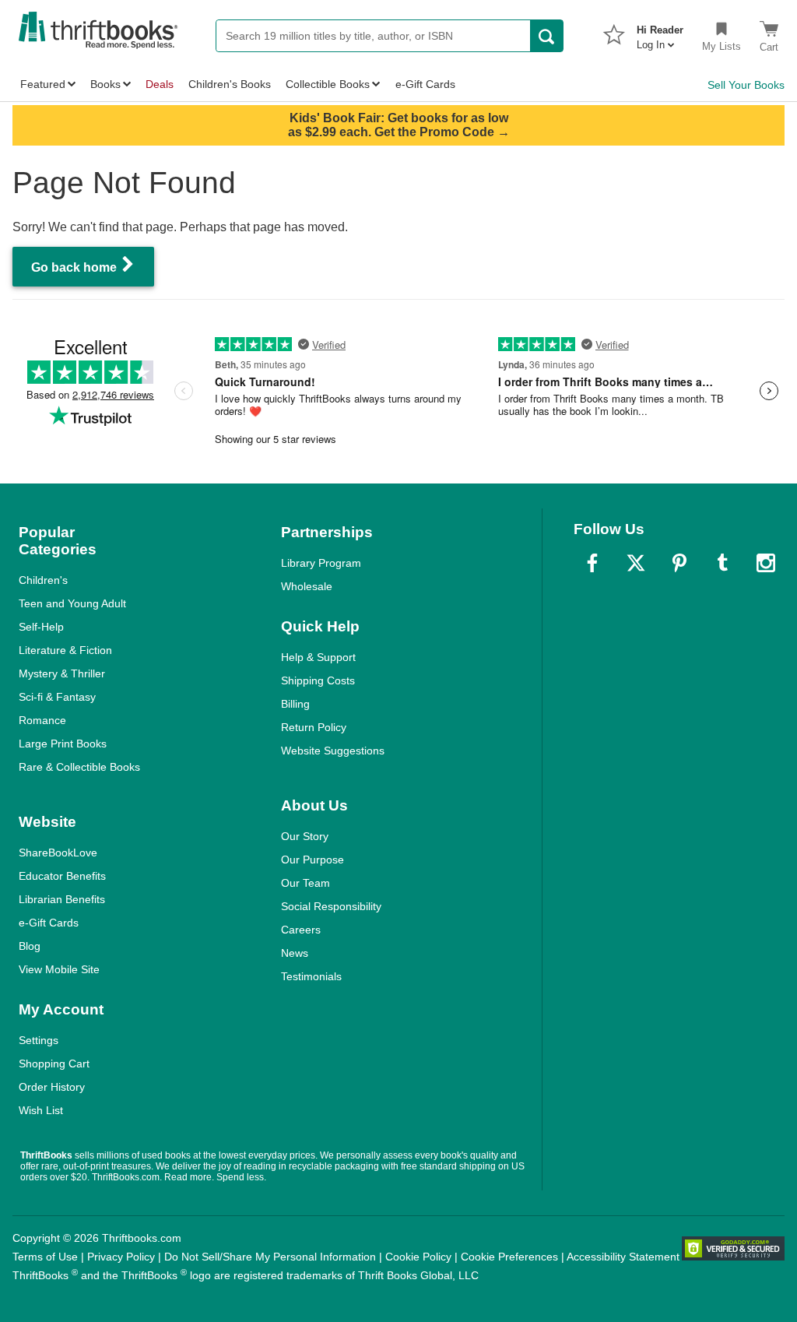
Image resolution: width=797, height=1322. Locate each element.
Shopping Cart (54, 1063)
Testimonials (311, 976)
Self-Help (41, 627)
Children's (43, 580)
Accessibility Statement (623, 1256)
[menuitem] (660, 33)
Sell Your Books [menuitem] (746, 85)
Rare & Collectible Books (79, 767)
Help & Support (318, 657)
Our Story (304, 836)
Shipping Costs (318, 680)
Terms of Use (45, 1256)
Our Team (305, 883)
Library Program (321, 563)
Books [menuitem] (105, 84)
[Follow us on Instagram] (766, 563)
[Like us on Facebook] (592, 563)
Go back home (75, 267)
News (294, 953)
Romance (42, 720)
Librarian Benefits (62, 899)
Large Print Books (63, 743)
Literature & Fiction (65, 650)
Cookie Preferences (509, 1256)
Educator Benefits (62, 876)
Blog (29, 946)
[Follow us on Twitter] (636, 563)
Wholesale (306, 586)
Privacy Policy (121, 1256)
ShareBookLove (58, 852)
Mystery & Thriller (62, 673)
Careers (301, 929)
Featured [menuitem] (42, 84)
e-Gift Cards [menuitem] (425, 84)
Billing (295, 704)
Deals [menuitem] (160, 84)
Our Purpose (312, 859)
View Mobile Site (59, 969)
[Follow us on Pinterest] (679, 563)
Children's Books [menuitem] (229, 84)
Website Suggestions (332, 750)
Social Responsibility (331, 906)
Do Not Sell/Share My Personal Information (270, 1256)
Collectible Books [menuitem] (328, 84)
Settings (38, 1040)
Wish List (41, 1110)
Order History (52, 1087)
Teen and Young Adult (72, 603)
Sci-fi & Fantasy (57, 697)
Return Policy (313, 727)
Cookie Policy (418, 1256)
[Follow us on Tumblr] (722, 563)
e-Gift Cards (49, 922)
